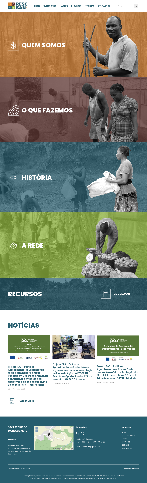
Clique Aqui (121, 294)
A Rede (33, 245)
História (37, 177)
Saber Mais (26, 401)
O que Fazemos (47, 110)
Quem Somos (44, 45)
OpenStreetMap (57, 448)
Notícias (23, 325)
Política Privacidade (131, 469)
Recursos (25, 294)
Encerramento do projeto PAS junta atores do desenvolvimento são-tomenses (28, 367)
